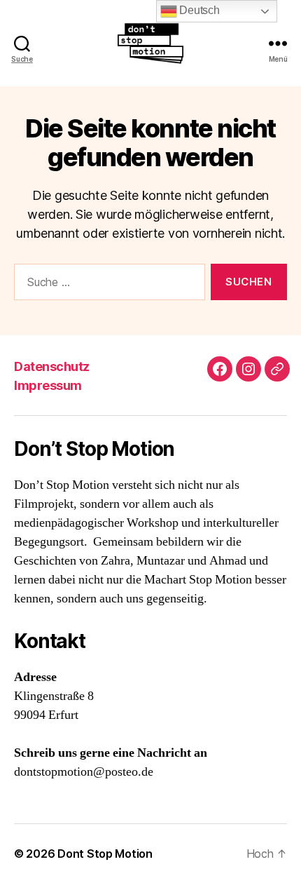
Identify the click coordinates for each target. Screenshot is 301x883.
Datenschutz (52, 366)
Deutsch (198, 10)
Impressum (48, 385)
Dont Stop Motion (105, 854)
